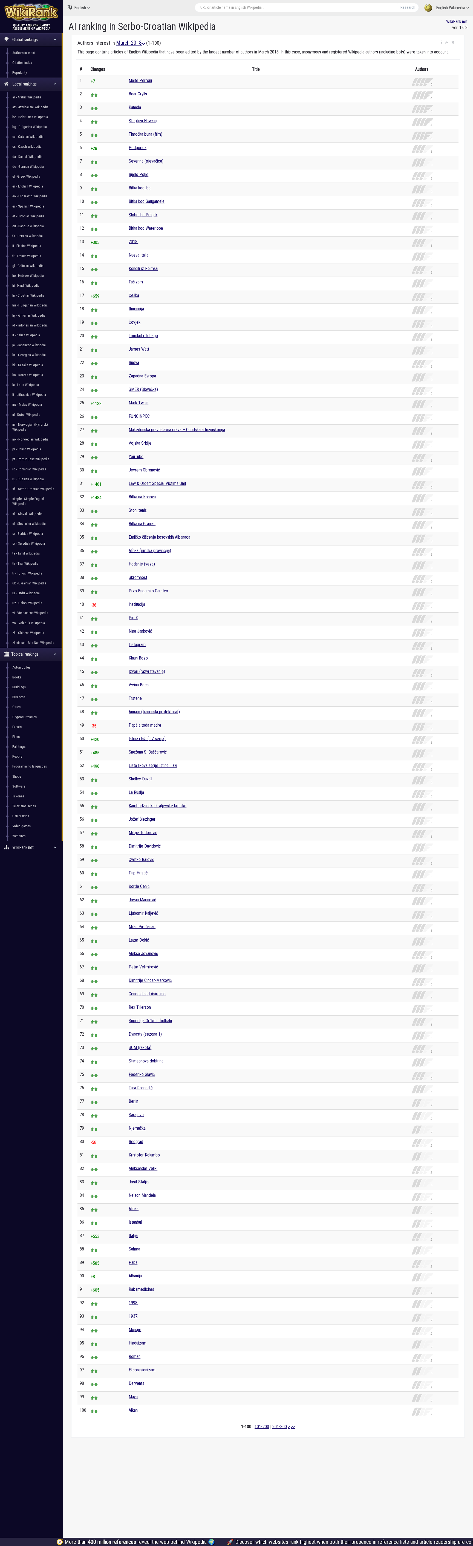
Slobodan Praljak (143, 214)
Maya (133, 1396)
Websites (18, 836)
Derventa (136, 1383)
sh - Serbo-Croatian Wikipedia (33, 489)
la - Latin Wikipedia (25, 385)
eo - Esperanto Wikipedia (29, 196)
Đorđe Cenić (139, 886)
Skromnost (138, 577)
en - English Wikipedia (27, 186)
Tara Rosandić (140, 1087)
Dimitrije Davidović (145, 846)
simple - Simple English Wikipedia (28, 501)
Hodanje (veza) (142, 564)
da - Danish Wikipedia (27, 157)
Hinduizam (137, 1343)
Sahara (134, 1249)
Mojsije (135, 1329)
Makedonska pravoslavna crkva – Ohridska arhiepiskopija (177, 429)
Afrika (134, 1208)
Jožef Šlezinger (142, 819)
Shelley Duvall (140, 778)
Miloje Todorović (143, 832)
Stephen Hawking (143, 120)
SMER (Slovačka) (143, 389)
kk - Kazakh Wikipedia (27, 365)
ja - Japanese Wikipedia (29, 345)
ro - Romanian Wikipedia (29, 469)
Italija (133, 1235)
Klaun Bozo (138, 658)
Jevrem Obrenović (144, 470)
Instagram (137, 644)
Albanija (135, 1275)
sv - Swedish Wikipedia (28, 543)
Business (18, 697)
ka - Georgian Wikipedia (29, 355)
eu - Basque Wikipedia (28, 226)
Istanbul (135, 1222)
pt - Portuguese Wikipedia (30, 459)
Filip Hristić (138, 873)
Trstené (135, 698)
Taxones (18, 796)
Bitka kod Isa (140, 188)
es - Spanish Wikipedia (28, 206)
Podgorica (137, 147)
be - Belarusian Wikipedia (30, 117)
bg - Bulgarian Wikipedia (29, 127)
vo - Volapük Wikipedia (28, 623)
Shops (16, 776)
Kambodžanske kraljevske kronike (157, 805)
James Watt (139, 349)
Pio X (133, 617)
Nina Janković (140, 631)
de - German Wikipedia (28, 166)
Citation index (22, 63)
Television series (24, 806)
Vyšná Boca (139, 684)
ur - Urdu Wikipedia (26, 593)
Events (17, 727)
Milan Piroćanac (142, 926)
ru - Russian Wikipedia (28, 479)
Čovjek (134, 322)
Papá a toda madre (145, 725)
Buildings (19, 687)
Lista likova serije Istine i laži (153, 765)
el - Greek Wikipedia (26, 176)
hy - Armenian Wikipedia (28, 315)
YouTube (136, 456)
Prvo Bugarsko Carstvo (148, 590)
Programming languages (29, 766)
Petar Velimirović (143, 967)
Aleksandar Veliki (143, 1168)
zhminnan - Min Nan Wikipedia (33, 643)
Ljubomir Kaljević (143, 913)
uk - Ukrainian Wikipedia (29, 583)
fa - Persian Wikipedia (27, 236)
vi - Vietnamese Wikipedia (30, 613)
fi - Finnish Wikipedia (26, 246)
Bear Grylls (138, 93)
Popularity (19, 72)
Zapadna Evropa (142, 376)
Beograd (136, 1141)
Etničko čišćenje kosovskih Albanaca (159, 537)
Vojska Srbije (140, 443)
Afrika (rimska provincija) (150, 550)
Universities (20, 816)
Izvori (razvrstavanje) (147, 671)
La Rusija (136, 792)
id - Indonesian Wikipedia (30, 325)
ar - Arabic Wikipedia (26, 97)
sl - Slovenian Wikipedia (29, 524)
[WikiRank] (31, 11)
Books (16, 677)
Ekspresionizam (142, 1369)
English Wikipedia (450, 7)
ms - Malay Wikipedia (27, 404)
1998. (133, 1302)
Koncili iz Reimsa (143, 268)
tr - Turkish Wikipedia (27, 573)
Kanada (135, 107)
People (17, 756)
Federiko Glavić (142, 1074)
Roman (134, 1356)
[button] (441, 42)
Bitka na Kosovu (142, 496)
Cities (16, 707)
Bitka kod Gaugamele (147, 201)
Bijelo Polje (138, 174)
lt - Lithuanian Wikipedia (29, 395)
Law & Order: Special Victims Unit (157, 483)
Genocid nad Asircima (147, 993)
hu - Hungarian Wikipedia (30, 305)
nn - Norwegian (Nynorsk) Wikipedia (30, 426)
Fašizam (136, 282)
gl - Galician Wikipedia (28, 266)
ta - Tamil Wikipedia (26, 553)
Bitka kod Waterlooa (146, 228)
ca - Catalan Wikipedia (28, 137)
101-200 (262, 1426)
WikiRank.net (457, 21)
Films (16, 737)
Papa (133, 1262)
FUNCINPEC (139, 416)
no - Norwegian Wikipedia (30, 439)
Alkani (134, 1410)
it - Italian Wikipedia (26, 335)
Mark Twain (138, 402)
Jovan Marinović (142, 899)
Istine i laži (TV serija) (147, 738)
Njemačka (137, 1128)
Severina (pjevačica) (146, 161)
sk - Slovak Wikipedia (27, 514)
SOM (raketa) (140, 1047)
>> (293, 1426)
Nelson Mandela (142, 1195)
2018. (133, 241)
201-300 (279, 1426)
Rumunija (136, 308)
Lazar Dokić (139, 940)
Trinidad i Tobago (143, 335)
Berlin (133, 1101)
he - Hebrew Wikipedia (28, 276)
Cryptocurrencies (24, 717)
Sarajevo (136, 1114)
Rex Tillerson (140, 1007)
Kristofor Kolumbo (144, 1155)
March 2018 (129, 42)
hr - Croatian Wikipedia (28, 295)
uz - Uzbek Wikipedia (27, 603)
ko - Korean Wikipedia (27, 375)
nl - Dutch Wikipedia (26, 415)
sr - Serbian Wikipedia (27, 534)
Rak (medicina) (141, 1289)
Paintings (18, 746)
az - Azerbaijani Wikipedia (30, 107)
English (80, 7)
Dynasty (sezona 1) (145, 1034)
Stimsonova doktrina (146, 1061)
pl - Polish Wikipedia (26, 449)
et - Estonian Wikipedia (28, 216)
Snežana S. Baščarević (148, 752)
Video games (21, 826)
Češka (134, 295)
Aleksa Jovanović (143, 953)
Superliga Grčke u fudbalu (150, 1020)
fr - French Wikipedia (26, 256)
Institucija (137, 604)
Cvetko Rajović (141, 859)
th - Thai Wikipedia (25, 563)
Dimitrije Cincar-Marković (150, 980)
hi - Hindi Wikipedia (25, 285)
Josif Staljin (139, 1181)
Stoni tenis (138, 510)
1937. (133, 1316)
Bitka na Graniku (142, 523)
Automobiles (21, 667)
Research (407, 7)
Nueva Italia (138, 255)
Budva (134, 362)
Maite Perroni (140, 80)
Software (18, 786)
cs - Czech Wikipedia (27, 146)
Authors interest (23, 53)
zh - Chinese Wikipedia (28, 633)
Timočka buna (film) (145, 134)
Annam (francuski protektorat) (154, 711)
